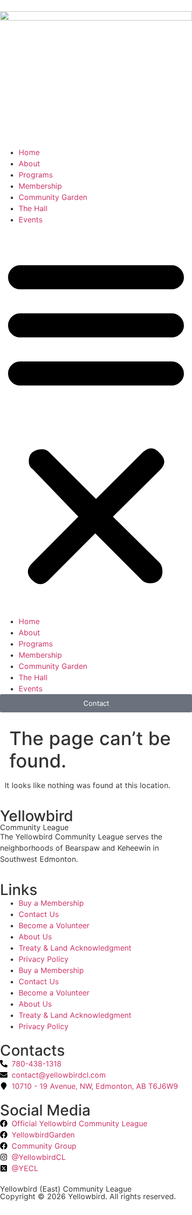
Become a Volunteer (54, 925)
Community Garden (53, 197)
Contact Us (39, 914)
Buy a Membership (51, 903)
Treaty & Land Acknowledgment (75, 947)
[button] (96, 420)
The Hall (33, 208)
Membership (40, 186)
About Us (35, 936)
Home (29, 152)
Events (30, 219)
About (29, 163)
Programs (36, 174)
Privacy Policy (44, 959)
